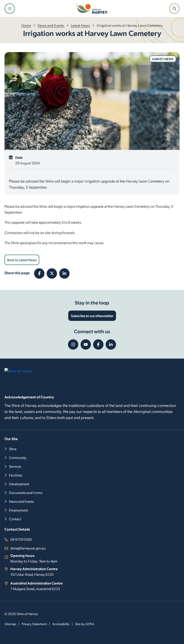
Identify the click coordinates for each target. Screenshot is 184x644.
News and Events (51, 25)
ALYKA (89, 624)
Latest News (80, 25)
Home (26, 25)
